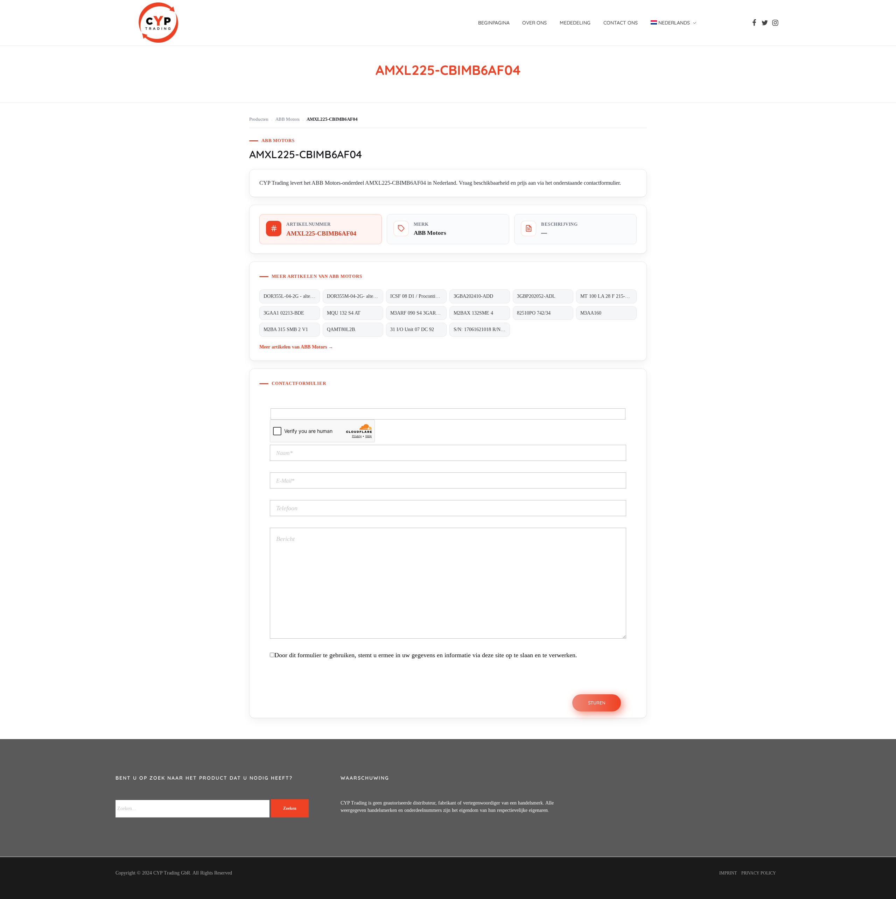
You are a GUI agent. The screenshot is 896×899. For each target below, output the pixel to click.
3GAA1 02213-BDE (284, 313)
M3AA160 (590, 313)
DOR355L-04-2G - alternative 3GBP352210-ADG (292, 296)
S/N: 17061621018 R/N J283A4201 (482, 329)
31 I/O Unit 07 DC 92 (412, 329)
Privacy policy (758, 873)
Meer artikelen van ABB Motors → (296, 347)
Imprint (728, 873)
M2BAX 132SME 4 (473, 313)
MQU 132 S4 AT (343, 313)
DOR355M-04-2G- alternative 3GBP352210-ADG (355, 296)
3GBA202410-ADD (473, 296)
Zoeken (289, 808)
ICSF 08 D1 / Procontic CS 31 (418, 296)
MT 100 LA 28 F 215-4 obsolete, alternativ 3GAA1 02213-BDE (608, 296)
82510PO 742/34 (534, 313)
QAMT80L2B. (341, 329)
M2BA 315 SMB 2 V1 (286, 329)
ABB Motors (287, 119)
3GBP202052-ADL (536, 296)
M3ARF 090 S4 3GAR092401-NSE (418, 313)
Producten (258, 119)
